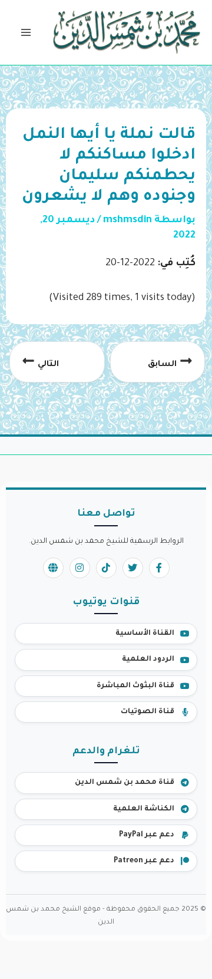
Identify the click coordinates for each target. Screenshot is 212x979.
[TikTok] (106, 568)
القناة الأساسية (144, 633)
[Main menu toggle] (25, 33)
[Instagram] (79, 568)
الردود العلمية (148, 659)
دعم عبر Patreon (144, 861)
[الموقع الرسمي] (53, 568)
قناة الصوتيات (147, 712)
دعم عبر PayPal (146, 835)
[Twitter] (132, 568)
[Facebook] (159, 568)
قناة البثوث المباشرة (135, 686)
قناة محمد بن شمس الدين (124, 783)
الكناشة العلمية (143, 809)
